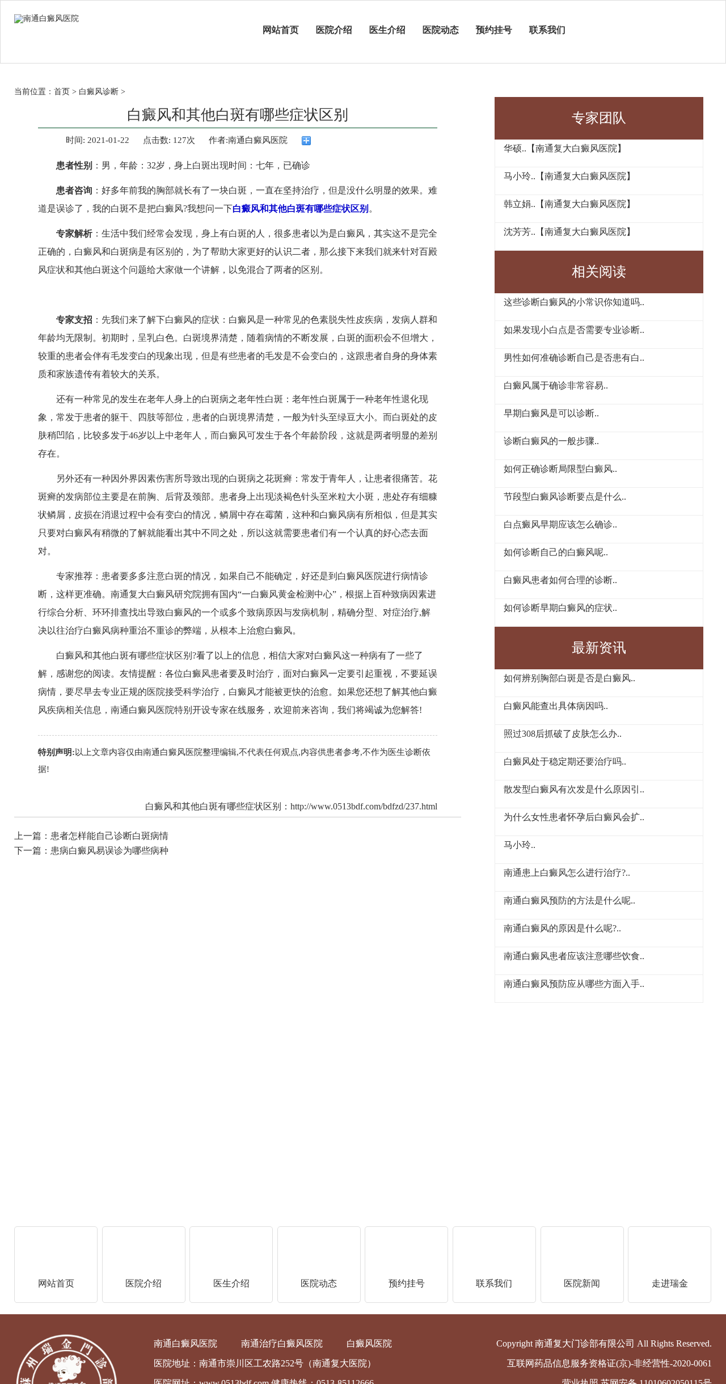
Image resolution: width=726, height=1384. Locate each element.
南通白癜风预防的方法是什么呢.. (569, 900)
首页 (62, 91)
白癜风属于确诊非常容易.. (556, 385)
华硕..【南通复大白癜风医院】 (565, 148)
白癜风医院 (369, 1343)
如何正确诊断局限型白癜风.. (560, 469)
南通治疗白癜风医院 (282, 1343)
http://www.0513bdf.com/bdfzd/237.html (363, 806)
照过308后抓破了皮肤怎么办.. (563, 734)
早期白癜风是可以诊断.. (551, 413)
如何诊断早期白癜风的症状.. (560, 608)
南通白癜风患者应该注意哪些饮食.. (574, 956)
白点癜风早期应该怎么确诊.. (560, 524)
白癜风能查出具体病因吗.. (556, 706)
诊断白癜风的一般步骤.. (551, 441)
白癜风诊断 (99, 91)
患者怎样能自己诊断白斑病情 (109, 836)
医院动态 (441, 30)
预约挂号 (494, 30)
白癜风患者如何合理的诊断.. (560, 580)
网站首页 (281, 30)
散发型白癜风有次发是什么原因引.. (574, 789)
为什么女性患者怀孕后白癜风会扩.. (574, 817)
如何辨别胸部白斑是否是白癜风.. (569, 678)
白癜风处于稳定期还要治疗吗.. (565, 761)
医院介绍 (334, 30)
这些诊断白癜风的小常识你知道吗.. (574, 302)
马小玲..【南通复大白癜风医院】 (569, 176)
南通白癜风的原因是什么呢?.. (562, 928)
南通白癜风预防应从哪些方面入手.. (574, 984)
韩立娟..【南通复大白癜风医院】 (569, 204)
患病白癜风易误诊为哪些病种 (109, 850)
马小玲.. (519, 845)
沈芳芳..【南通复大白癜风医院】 (569, 232)
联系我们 (547, 30)
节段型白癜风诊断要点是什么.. (565, 496)
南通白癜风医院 (172, 752)
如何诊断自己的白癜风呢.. (556, 552)
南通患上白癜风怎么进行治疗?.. (567, 872)
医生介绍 (387, 30)
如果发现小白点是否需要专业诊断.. (574, 330)
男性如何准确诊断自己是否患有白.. (574, 357)
